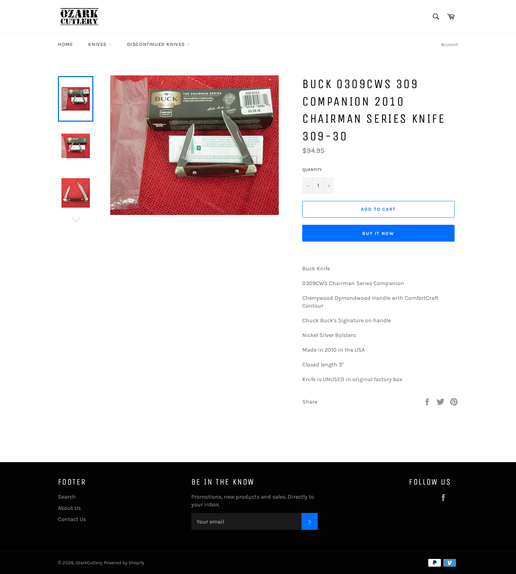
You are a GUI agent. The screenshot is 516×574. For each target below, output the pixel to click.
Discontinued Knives (157, 44)
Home (65, 44)
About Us (69, 508)
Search (67, 496)
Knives (98, 44)
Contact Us (72, 519)
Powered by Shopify (124, 562)
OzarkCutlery (88, 562)
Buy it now (378, 233)
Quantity (312, 169)
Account (449, 44)
